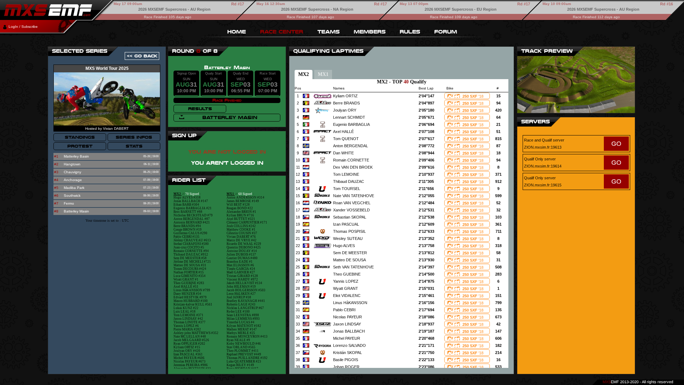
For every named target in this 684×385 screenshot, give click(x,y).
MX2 (303, 74)
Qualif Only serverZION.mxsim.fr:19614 (572, 162)
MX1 (323, 74)
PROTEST (80, 146)
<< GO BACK (142, 55)
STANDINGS (80, 137)
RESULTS (200, 108)
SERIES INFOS (134, 137)
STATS (134, 146)
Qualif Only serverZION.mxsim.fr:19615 (572, 181)
